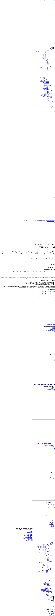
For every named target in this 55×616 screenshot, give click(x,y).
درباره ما (51, 525)
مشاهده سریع (52, 297)
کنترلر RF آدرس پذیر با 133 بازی (48, 293)
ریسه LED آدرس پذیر (49, 512)
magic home (48, 196)
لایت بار (47, 98)
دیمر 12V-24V (46, 83)
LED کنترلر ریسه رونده (44, 80)
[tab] (26, 261)
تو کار (48, 92)
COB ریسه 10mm (45, 72)
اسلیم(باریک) (46, 89)
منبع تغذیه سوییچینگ (47, 85)
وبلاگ (52, 523)
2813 (48, 63)
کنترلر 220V (46, 84)
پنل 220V (49, 90)
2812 (48, 62)
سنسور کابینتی (52, 472)
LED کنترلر (49, 74)
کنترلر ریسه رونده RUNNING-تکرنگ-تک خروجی (44, 384)
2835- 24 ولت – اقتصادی (42, 57)
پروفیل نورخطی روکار (45, 95)
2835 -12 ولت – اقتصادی (42, 54)
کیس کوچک (46, 86)
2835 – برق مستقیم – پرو (41, 52)
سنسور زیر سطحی (51, 324)
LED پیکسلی (48, 73)
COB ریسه (49, 66)
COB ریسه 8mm (46, 71)
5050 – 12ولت (46, 59)
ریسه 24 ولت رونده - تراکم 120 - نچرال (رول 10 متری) (45, 220)
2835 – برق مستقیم (45, 50)
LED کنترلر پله (46, 82)
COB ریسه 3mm (46, 69)
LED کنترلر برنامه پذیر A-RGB (43, 571)
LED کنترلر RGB (45, 75)
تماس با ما (51, 524)
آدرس (52, 526)
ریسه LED (51, 513)
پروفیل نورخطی (48, 93)
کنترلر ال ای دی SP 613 (50, 244)
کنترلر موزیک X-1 (51, 413)
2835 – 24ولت (46, 56)
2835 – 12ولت (46, 53)
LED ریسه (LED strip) (47, 49)
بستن (54, 605)
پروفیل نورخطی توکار (45, 94)
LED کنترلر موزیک (45, 572)
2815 (48, 64)
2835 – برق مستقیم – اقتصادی (41, 51)
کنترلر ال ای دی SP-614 (50, 502)
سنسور (47, 79)
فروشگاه (51, 522)
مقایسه (51, 601)
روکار (48, 91)
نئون (48, 100)
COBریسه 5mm (46, 70)
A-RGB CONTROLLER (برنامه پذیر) (46, 258)
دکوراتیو (49, 97)
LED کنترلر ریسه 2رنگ (44, 81)
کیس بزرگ (47, 87)
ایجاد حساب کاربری (51, 611)
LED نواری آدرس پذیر (47, 60)
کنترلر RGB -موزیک (51, 354)
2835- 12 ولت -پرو (43, 55)
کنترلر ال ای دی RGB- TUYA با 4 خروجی (46, 443)
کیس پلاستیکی (46, 88)
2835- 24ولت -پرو (43, 58)
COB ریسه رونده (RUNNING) (43, 67)
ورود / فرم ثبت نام (49, 602)
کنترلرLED (32, 258)
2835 (48, 65)
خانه (54, 196)
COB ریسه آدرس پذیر (45, 68)
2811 (48, 61)
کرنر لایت (47, 99)
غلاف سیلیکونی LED (47, 96)
